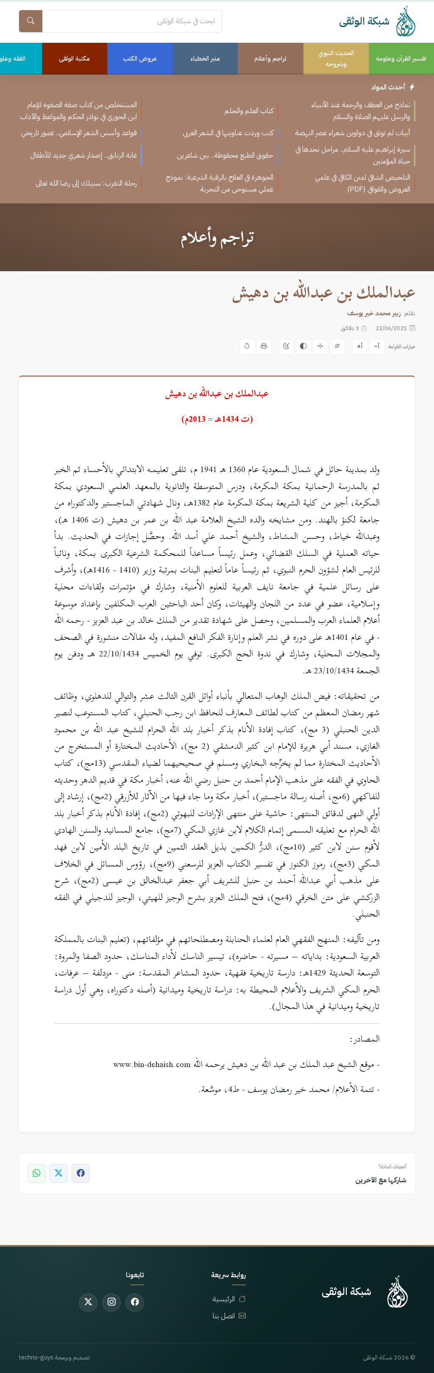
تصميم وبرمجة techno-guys (54, 1357)
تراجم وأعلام (270, 58)
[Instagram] (111, 1302)
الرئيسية (223, 1299)
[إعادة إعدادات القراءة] (247, 346)
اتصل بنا (224, 1316)
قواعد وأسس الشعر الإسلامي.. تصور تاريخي (79, 133)
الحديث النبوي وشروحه (336, 58)
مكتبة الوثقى (74, 58)
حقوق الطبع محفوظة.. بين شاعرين (225, 155)
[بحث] (30, 21)
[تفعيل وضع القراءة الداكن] (286, 346)
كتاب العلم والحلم (249, 111)
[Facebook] (134, 1302)
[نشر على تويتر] (58, 1173)
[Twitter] (88, 1302)
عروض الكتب (140, 58)
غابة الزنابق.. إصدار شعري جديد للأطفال (83, 155)
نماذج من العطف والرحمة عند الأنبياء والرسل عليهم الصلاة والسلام (360, 111)
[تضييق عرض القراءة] (320, 346)
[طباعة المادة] (264, 346)
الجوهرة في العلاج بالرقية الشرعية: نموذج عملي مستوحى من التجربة (219, 183)
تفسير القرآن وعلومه (401, 58)
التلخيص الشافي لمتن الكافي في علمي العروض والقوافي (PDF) (362, 183)
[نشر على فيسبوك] (80, 1173)
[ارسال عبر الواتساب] (36, 1173)
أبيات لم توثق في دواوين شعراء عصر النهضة (352, 133)
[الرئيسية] (397, 1291)
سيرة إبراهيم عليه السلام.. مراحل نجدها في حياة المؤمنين (352, 155)
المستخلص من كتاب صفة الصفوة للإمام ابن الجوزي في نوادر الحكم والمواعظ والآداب (78, 111)
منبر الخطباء (205, 58)
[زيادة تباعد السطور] (337, 346)
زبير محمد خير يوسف (374, 313)
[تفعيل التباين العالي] (303, 346)
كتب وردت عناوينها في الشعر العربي (228, 133)
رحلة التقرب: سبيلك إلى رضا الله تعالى (86, 183)
